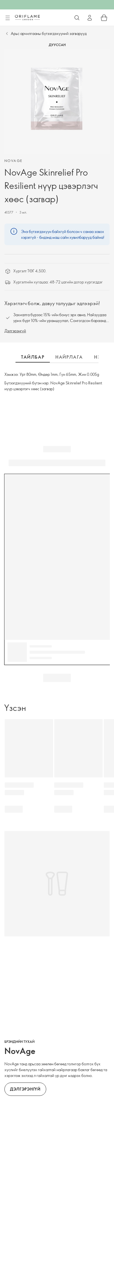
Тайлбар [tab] (32, 357)
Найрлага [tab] (69, 357)
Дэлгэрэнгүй (15, 330)
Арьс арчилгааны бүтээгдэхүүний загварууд (49, 33)
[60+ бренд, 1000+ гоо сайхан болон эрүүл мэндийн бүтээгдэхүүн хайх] (77, 18)
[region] (57, 101)
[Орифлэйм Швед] (27, 17)
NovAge (13, 160)
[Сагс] (104, 18)
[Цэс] (7, 18)
